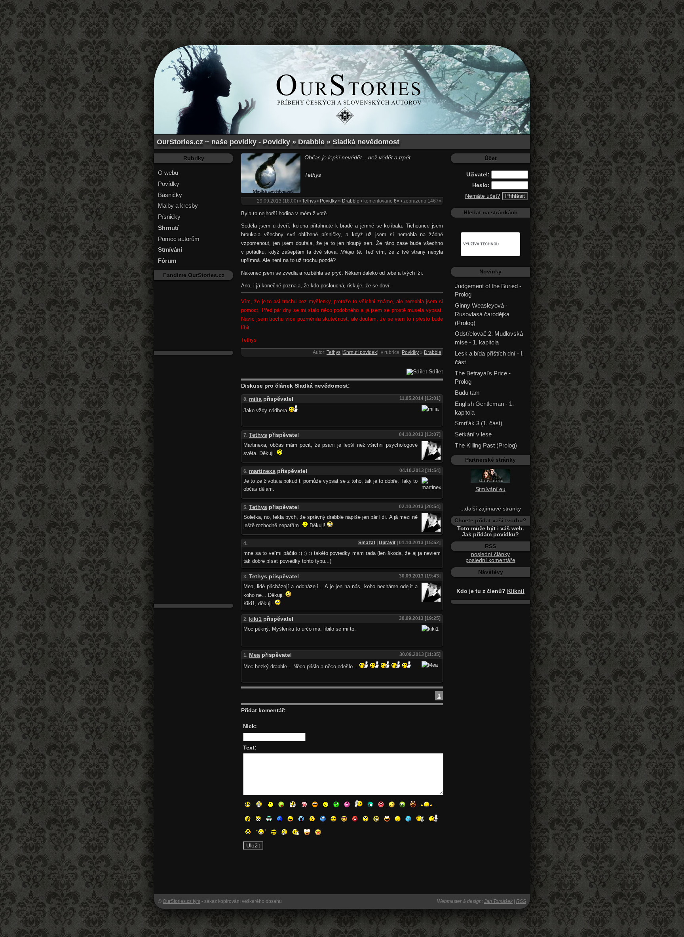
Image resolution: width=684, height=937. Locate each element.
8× (396, 201)
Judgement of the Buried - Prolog (488, 290)
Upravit (387, 542)
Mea (254, 655)
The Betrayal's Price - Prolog (483, 377)
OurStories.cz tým (181, 901)
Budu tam (467, 392)
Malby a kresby (178, 205)
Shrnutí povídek (360, 352)
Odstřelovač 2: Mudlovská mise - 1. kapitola (489, 338)
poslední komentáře (490, 560)
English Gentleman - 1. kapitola (484, 408)
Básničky (170, 194)
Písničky (169, 216)
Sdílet (435, 372)
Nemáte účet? (482, 196)
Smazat (366, 542)
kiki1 (255, 619)
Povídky (168, 183)
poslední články (490, 554)
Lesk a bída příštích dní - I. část (489, 357)
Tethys (309, 201)
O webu (168, 172)
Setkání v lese (473, 434)
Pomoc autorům (179, 238)
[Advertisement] (342, 18)
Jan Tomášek (498, 901)
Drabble (350, 201)
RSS (521, 901)
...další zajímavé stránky (490, 509)
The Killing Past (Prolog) (486, 445)
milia (255, 399)
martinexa (262, 471)
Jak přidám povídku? (490, 534)
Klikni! (515, 591)
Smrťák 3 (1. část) (478, 423)
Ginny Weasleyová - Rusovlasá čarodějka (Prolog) (482, 314)
